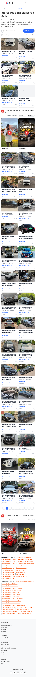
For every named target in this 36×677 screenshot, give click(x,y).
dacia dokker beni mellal (9, 613)
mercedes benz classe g (24, 557)
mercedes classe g (20, 566)
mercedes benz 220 (8, 578)
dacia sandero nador (8, 609)
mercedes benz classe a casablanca (12, 599)
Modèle (25, 35)
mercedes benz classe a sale (10, 596)
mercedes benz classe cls (26, 563)
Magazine (3, 631)
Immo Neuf (4, 627)
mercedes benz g (21, 576)
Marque (16, 35)
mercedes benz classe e (25, 559)
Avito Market (4, 642)
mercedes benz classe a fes (10, 586)
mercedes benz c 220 (8, 576)
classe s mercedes (21, 568)
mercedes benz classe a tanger (11, 594)
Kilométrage (6, 35)
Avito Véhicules (5, 638)
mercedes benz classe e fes (10, 607)
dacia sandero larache (22, 609)
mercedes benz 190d (8, 574)
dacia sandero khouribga (9, 611)
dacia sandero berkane (27, 607)
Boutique (3, 659)
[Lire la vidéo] (9, 133)
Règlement (4, 650)
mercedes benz (20, 572)
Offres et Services (5, 657)
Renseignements (5, 661)
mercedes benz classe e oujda (11, 603)
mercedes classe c (7, 566)
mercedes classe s (20, 570)
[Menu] (3, 3)
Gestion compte (5, 655)
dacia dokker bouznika (25, 611)
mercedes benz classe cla (9, 563)
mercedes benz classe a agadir (11, 592)
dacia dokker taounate (24, 613)
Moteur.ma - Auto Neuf (6, 625)
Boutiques (3, 629)
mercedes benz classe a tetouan (11, 590)
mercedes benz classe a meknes (11, 601)
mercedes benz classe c (9, 559)
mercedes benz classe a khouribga (12, 588)
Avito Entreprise (5, 644)
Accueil (3, 9)
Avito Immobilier (5, 640)
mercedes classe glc (8, 568)
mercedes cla (20, 574)
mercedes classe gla (8, 572)
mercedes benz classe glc (25, 561)
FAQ (2, 663)
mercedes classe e (7, 570)
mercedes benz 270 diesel (9, 584)
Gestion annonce (5, 653)
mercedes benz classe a (9, 561)
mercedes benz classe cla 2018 (25, 582)
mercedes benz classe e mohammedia (13, 605)
